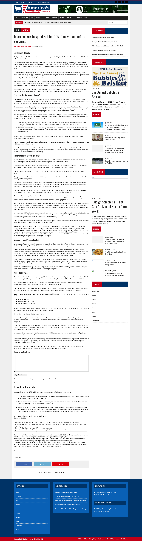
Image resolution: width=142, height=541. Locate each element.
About (23, 2)
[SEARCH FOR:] (117, 22)
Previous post (46, 472)
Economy (46, 18)
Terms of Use (78, 539)
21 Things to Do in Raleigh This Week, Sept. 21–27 (104, 42)
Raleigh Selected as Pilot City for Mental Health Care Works (109, 206)
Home (16, 2)
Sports (69, 18)
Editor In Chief (26, 46)
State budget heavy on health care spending (103, 38)
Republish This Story (20, 375)
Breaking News (95, 291)
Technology (78, 18)
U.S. (32, 18)
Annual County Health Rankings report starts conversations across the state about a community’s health (116, 127)
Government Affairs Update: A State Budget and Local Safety (107, 54)
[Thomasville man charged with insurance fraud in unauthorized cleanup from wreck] (97, 241)
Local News (24, 18)
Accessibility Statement (122, 539)
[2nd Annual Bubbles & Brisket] (110, 86)
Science (62, 18)
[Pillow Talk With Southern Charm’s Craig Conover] (97, 265)
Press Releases (95, 320)
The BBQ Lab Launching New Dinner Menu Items (115, 253)
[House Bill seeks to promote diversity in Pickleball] (97, 163)
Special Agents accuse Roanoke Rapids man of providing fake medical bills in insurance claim (114, 150)
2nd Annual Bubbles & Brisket (106, 94)
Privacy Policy (92, 539)
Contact (30, 2)
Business (38, 18)
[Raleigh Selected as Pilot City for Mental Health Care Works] (110, 196)
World (86, 18)
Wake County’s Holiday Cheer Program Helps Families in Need (114, 274)
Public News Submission (43, 2)
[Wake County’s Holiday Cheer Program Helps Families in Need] (97, 275)
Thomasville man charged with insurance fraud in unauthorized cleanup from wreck (114, 241)
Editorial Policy (110, 539)
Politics (54, 18)
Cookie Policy (101, 539)
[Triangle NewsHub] (32, 9)
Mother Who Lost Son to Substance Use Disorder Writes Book (107, 46)
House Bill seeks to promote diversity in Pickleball (116, 162)
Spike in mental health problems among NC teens (115, 139)
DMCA (85, 539)
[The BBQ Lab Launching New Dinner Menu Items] (97, 254)
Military (94, 316)
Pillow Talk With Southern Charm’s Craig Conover (104, 50)
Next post (58, 472)
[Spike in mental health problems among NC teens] (97, 140)
